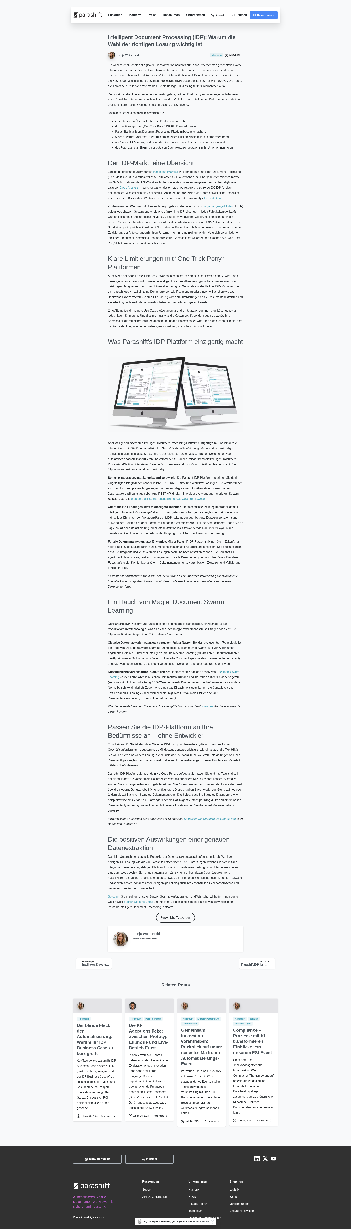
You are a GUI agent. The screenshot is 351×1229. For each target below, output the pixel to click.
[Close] (212, 1222)
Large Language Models (218, 206)
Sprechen (114, 896)
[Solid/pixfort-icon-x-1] (265, 1158)
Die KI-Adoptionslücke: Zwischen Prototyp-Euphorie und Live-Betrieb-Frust (149, 1036)
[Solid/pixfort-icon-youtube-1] (273, 1158)
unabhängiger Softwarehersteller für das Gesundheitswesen (168, 498)
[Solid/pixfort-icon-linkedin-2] (257, 1158)
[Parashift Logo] (91, 1186)
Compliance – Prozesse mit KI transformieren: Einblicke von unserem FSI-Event (252, 1041)
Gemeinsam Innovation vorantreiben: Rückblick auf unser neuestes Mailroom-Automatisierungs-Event (201, 1047)
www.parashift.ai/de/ (145, 938)
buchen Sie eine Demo (138, 901)
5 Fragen (207, 706)
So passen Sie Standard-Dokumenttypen (210, 818)
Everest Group (213, 198)
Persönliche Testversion (175, 917)
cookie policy (201, 1221)
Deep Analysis (129, 187)
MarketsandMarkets (165, 171)
